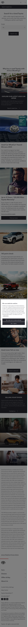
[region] (14, 313)
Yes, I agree (14, 323)
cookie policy (6, 315)
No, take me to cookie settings (13, 320)
